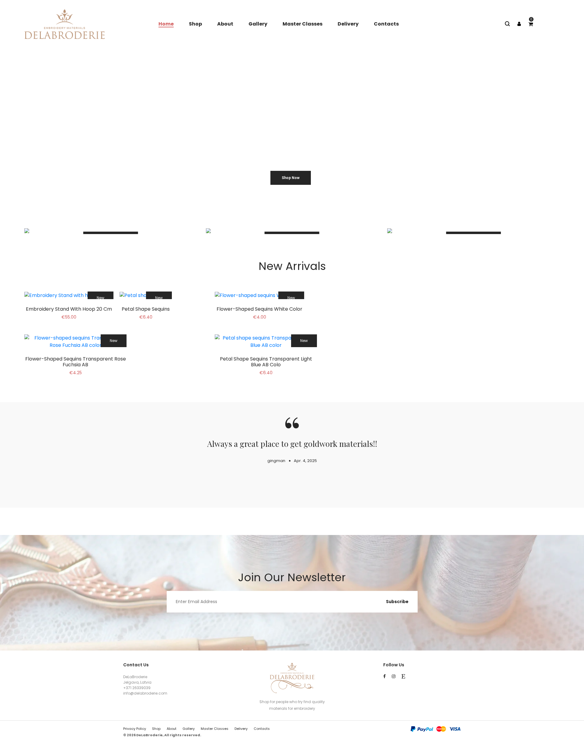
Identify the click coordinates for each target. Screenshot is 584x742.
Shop (195, 23)
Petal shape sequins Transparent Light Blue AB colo (266, 361)
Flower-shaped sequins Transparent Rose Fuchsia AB (75, 361)
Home (166, 23)
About (225, 23)
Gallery (258, 23)
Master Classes (302, 23)
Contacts (386, 23)
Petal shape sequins (146, 308)
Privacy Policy (134, 728)
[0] (530, 24)
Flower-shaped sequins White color (259, 308)
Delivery (348, 23)
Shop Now (291, 178)
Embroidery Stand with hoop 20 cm (69, 308)
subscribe (397, 601)
